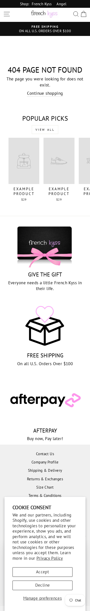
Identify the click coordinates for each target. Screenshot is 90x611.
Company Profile (45, 461)
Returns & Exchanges (45, 478)
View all (45, 129)
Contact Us (45, 453)
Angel (61, 3)
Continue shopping (45, 93)
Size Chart (45, 487)
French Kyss (42, 3)
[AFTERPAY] (45, 401)
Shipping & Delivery (45, 470)
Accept (42, 572)
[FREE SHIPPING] (45, 325)
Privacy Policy (49, 558)
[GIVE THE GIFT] (45, 244)
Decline (42, 585)
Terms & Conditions (44, 495)
